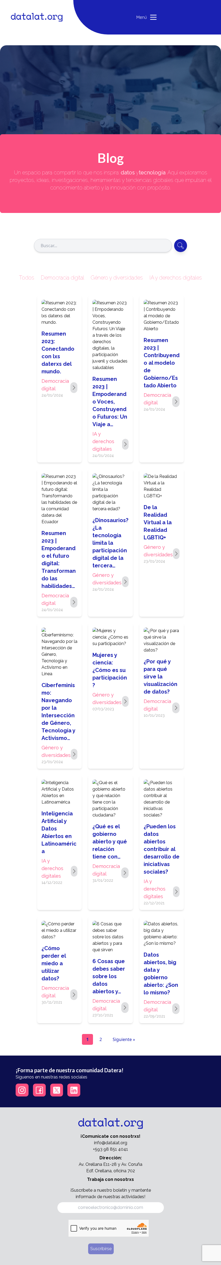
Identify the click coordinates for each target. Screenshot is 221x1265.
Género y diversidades (117, 277)
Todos (26, 277)
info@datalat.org (110, 1142)
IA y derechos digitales (175, 277)
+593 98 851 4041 (110, 1149)
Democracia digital (62, 277)
